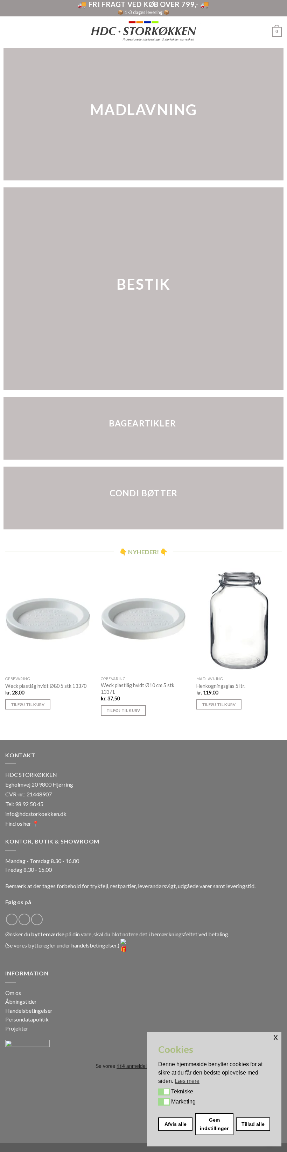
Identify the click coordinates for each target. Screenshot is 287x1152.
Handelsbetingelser (28, 1010)
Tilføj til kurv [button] (28, 704)
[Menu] (9, 31)
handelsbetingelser (94, 945)
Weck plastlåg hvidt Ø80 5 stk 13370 (45, 686)
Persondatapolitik (27, 1019)
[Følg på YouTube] (37, 919)
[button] (164, 1091)
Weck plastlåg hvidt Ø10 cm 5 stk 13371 (137, 688)
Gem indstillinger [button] (214, 1124)
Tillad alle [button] (253, 1124)
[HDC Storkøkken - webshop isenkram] (143, 31)
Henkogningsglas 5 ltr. (220, 686)
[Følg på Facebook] (12, 919)
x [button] (275, 1037)
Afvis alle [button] (175, 1124)
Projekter (16, 1028)
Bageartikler (142, 423)
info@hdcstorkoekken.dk (35, 813)
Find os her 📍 (22, 823)
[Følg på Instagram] (24, 919)
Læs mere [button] (187, 1081)
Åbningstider (21, 1001)
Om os (13, 992)
